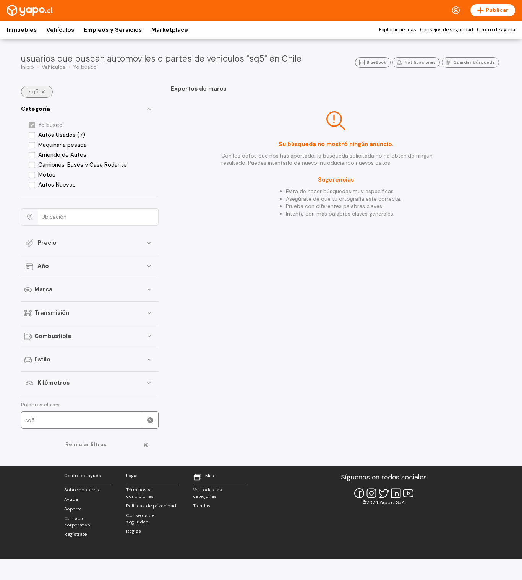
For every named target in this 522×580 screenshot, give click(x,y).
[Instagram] (371, 493)
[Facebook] (359, 493)
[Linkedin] (396, 493)
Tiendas (202, 506)
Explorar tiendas (397, 30)
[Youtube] (408, 493)
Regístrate (75, 534)
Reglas (133, 531)
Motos (46, 175)
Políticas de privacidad (151, 506)
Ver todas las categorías (207, 493)
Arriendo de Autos (62, 155)
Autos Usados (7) (61, 135)
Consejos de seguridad (446, 30)
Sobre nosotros (81, 490)
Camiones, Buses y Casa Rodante (82, 165)
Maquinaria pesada (62, 145)
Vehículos (60, 30)
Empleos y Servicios (113, 30)
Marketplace (169, 30)
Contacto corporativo (77, 521)
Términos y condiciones (140, 493)
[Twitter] (384, 493)
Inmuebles (22, 30)
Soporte (73, 509)
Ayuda (71, 499)
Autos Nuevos (57, 184)
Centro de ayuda (496, 30)
